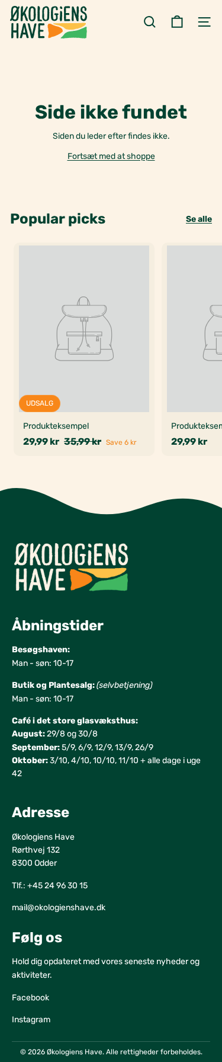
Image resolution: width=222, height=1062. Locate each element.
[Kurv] (177, 22)
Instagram (31, 1020)
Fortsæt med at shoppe (111, 156)
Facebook (30, 998)
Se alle (199, 219)
